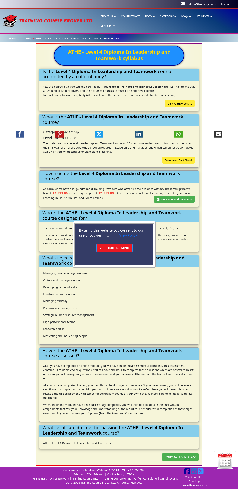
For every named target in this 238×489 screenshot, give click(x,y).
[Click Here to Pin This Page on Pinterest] (59, 134)
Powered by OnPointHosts (194, 485)
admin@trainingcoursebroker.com (209, 4)
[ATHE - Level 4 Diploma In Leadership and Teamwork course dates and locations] (225, 460)
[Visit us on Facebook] (187, 473)
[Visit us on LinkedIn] (194, 473)
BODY (149, 16)
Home (12, 38)
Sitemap (79, 474)
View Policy (128, 235)
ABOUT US (107, 16)
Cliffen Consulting (145, 478)
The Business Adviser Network (49, 478)
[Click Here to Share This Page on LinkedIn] (139, 134)
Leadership (26, 38)
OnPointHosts (169, 478)
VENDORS (106, 26)
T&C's (130, 474)
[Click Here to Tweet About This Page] (99, 134)
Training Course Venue (116, 478)
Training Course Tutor (85, 478)
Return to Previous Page (180, 457)
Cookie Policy (115, 474)
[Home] (10, 20)
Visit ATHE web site (180, 103)
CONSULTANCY (130, 16)
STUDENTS (203, 16)
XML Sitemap (95, 474)
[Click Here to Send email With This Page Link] (218, 134)
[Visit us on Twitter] (201, 473)
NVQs (185, 16)
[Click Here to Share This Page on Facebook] (20, 134)
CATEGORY (167, 16)
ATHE (39, 38)
